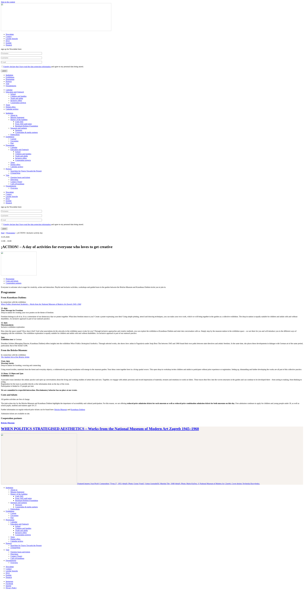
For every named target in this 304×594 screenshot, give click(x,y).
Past (12, 143)
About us (13, 115)
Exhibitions (10, 77)
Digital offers (11, 107)
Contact (9, 36)
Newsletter (10, 34)
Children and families (18, 96)
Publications (15, 135)
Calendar (9, 90)
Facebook (9, 584)
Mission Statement (17, 117)
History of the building (18, 120)
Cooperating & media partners (26, 132)
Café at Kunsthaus (17, 184)
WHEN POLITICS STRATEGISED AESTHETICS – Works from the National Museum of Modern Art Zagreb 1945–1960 (100, 429)
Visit (7, 84)
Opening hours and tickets (20, 177)
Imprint (8, 586)
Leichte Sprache (12, 39)
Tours (8, 105)
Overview (14, 188)
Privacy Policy (11, 588)
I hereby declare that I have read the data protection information (27, 67)
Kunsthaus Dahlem (78, 410)
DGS (8, 41)
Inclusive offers (16, 101)
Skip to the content (8, 2)
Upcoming (14, 141)
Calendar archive (12, 109)
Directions (14, 180)
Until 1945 (19, 122)
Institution (9, 75)
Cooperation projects (18, 103)
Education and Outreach (15, 92)
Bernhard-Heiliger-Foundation (26, 126)
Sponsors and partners (18, 128)
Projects (9, 81)
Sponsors (18, 130)
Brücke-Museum (60, 410)
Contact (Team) (16, 182)
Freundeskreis (11, 86)
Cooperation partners (13, 283)
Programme (10, 79)
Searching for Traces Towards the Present (26, 171)
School (13, 94)
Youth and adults (16, 98)
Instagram (9, 581)
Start (2, 233)
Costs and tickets (12, 281)
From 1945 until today (23, 124)
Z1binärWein (15, 173)
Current (13, 139)
